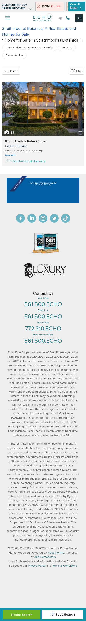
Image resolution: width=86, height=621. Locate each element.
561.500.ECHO (43, 304)
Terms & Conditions (64, 565)
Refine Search (21, 614)
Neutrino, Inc (56, 552)
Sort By (9, 71)
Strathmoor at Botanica (29, 161)
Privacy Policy (37, 565)
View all (75, 5)
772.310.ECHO (43, 328)
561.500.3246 (67, 18)
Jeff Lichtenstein (45, 556)
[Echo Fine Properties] (43, 24)
